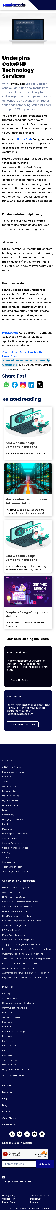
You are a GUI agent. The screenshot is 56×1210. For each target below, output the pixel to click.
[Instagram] (27, 1134)
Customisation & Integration (18, 880)
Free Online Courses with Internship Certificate (26, 362)
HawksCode (24, 139)
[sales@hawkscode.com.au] (4, 1177)
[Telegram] (42, 1134)
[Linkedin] (34, 1134)
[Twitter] (19, 1134)
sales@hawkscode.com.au (17, 1181)
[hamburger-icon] (50, 5)
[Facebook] (12, 1134)
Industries (8, 986)
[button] (23, 724)
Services (7, 760)
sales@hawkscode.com (20, 713)
